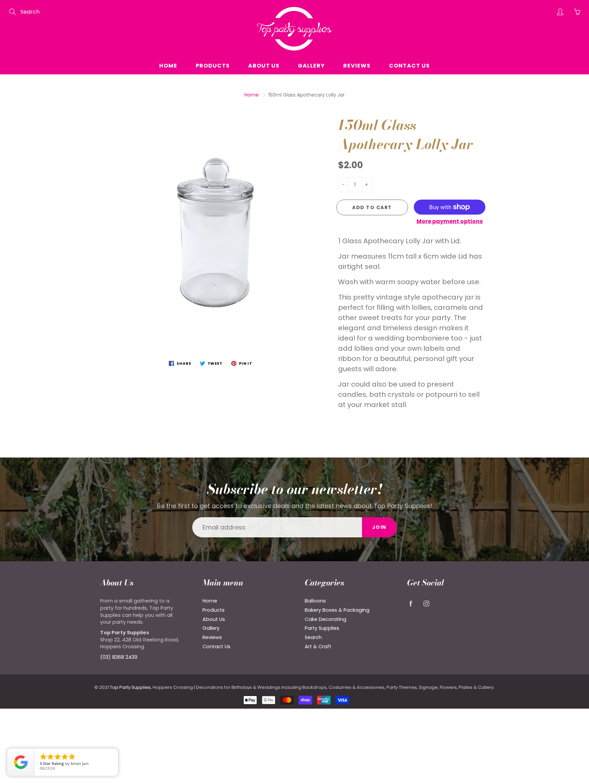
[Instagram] (426, 603)
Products (213, 66)
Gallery (311, 66)
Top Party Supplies (130, 687)
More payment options (450, 221)
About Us (264, 66)
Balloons (315, 600)
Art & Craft (318, 646)
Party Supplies (322, 628)
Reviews (357, 66)
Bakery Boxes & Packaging (337, 610)
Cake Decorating (325, 619)
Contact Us (409, 66)
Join (379, 527)
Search (313, 637)
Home (168, 66)
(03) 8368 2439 (118, 657)
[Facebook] (411, 603)
